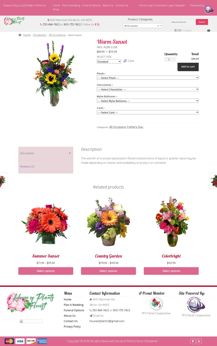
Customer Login (164, 5)
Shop (56, 9)
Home (56, 5)
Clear (131, 61)
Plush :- (101, 73)
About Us (108, 5)
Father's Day (135, 127)
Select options (46, 271)
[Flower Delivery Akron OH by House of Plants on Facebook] (193, 341)
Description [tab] (27, 153)
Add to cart (188, 66)
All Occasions (57, 35)
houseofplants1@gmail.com (107, 321)
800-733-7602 (72, 24)
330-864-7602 (51, 24)
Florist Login (146, 5)
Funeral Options (91, 5)
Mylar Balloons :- (107, 96)
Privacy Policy (72, 326)
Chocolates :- (105, 84)
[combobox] (142, 25)
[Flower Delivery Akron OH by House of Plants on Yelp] (199, 341)
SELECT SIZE (104, 56)
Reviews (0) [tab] (27, 166)
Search (202, 22)
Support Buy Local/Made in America (24, 5)
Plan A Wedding (71, 5)
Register (180, 5)
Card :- (101, 108)
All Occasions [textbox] (141, 25)
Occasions (39, 35)
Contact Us (121, 5)
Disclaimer (151, 341)
